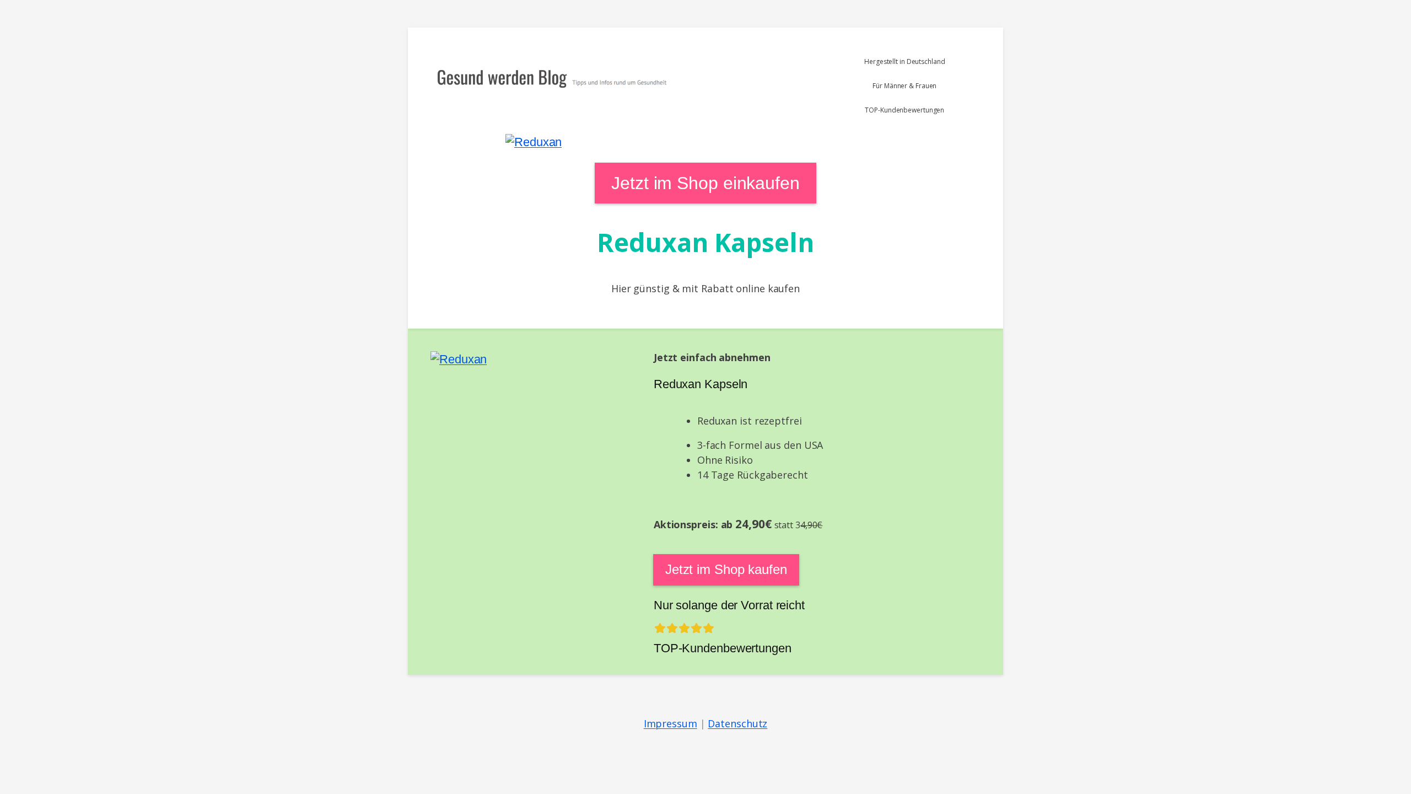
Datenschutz (737, 723)
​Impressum (670, 723)
